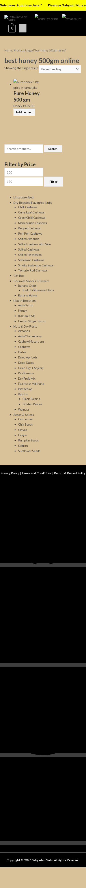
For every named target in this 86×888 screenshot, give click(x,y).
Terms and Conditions (37, 494)
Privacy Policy (9, 494)
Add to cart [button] (24, 133)
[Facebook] (43, 585)
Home (8, 50)
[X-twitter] (43, 863)
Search (53, 169)
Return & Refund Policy (70, 494)
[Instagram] (43, 685)
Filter (53, 202)
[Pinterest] (43, 776)
